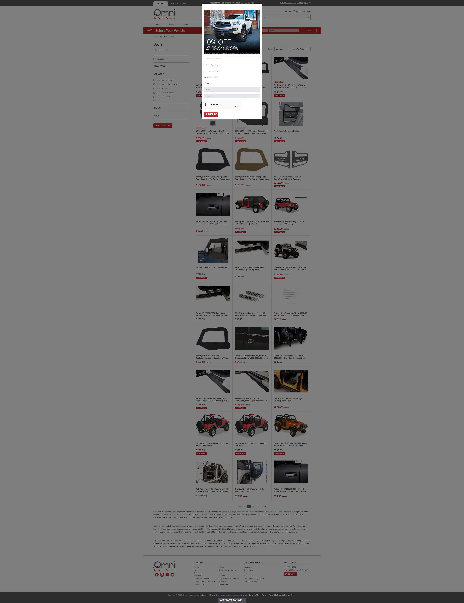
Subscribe (211, 114)
